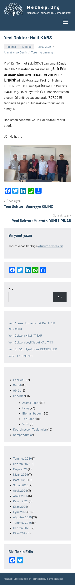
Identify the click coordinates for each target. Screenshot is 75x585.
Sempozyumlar (23, 434)
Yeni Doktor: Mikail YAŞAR (25, 335)
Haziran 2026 (21, 463)
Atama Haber (31, 402)
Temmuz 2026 (22, 458)
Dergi (25, 408)
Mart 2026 (19, 480)
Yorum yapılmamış (42, 52)
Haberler (11, 46)
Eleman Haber (31, 413)
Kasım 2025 (20, 501)
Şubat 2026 (20, 485)
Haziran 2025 (21, 528)
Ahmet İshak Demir (15, 52)
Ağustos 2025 (22, 517)
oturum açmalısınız (50, 246)
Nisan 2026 (20, 474)
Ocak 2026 (20, 490)
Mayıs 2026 (20, 469)
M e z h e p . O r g (43, 7)
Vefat (25, 424)
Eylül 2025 (20, 512)
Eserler (18, 379)
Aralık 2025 (20, 496)
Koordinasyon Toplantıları (30, 429)
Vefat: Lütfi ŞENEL (20, 356)
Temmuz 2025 (22, 522)
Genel (17, 385)
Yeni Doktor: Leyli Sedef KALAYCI (30, 342)
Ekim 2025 (20, 506)
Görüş (17, 390)
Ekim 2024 (20, 533)
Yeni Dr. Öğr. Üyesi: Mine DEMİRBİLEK (32, 349)
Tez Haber (26, 46)
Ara (10, 289)
